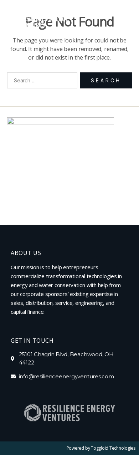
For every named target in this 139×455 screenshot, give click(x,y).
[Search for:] (40, 81)
